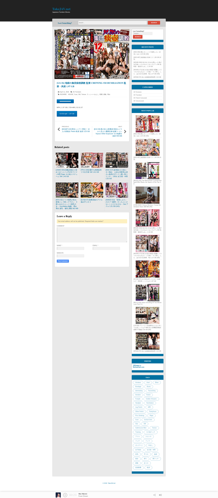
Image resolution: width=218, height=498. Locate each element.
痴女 (136, 458)
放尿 (155, 454)
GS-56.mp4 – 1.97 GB (67, 114)
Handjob (138, 403)
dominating (138, 390)
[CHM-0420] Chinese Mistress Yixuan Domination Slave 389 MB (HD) (147, 206)
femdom (138, 395)
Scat (75, 94)
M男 (149, 407)
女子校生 (138, 450)
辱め (108, 94)
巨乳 (136, 454)
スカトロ (148, 436)
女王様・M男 (151, 450)
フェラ (147, 441)
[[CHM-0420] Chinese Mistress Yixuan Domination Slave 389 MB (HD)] (148, 195)
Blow (156, 382)
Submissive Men (140, 428)
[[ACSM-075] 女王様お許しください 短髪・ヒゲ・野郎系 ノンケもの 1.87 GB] (148, 269)
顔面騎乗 (138, 467)
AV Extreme (137, 92)
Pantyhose (152, 411)
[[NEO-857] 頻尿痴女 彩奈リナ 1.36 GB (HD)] (148, 147)
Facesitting (151, 390)
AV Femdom (77, 92)
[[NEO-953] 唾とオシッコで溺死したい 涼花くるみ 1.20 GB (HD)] (148, 123)
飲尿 (148, 467)
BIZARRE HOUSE (66, 94)
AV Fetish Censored (140, 98)
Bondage (138, 386)
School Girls (148, 419)
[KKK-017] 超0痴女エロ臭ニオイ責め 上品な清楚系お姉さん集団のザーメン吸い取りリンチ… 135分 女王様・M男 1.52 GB (117, 174)
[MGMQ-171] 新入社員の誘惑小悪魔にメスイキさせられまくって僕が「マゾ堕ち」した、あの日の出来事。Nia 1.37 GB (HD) (148, 72)
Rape (151, 415)
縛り (145, 458)
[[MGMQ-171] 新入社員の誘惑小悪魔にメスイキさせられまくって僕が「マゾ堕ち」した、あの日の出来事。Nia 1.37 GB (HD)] (148, 243)
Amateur (138, 382)
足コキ (146, 463)
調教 (104, 94)
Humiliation (150, 403)
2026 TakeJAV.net (109, 483)
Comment (60, 226)
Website (60, 253)
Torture (83, 94)
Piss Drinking (139, 415)
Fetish (148, 395)
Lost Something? (65, 23)
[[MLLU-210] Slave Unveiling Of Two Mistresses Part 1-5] (148, 292)
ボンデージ (139, 445)
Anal (148, 382)
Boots (149, 386)
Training (138, 432)
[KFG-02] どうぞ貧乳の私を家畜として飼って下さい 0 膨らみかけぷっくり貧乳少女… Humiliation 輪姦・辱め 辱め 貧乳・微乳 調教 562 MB (67, 204)
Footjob (137, 399)
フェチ (137, 441)
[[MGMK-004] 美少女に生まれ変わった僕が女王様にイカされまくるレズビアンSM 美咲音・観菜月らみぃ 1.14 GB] (148, 217)
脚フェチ (156, 458)
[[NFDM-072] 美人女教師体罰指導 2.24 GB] (148, 341)
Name (59, 245)
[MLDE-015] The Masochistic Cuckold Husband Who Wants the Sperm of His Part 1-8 (148, 182)
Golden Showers (151, 399)
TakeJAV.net (61, 8)
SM (79, 94)
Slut (136, 424)
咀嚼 (101, 94)
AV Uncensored (139, 101)
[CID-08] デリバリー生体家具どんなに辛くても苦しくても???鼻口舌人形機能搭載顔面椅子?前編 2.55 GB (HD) (148, 327)
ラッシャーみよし (93, 94)
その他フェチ (150, 432)
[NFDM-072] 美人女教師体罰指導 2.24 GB (147, 77)
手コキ (146, 454)
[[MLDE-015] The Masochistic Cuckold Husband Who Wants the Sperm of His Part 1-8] (148, 170)
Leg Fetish (138, 407)
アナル (137, 436)
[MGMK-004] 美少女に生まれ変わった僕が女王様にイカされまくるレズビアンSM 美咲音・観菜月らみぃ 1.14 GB (148, 64)
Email (95, 245)
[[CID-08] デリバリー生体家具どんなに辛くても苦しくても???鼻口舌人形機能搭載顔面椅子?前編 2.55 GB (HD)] (148, 315)
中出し (150, 445)
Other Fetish (139, 411)
